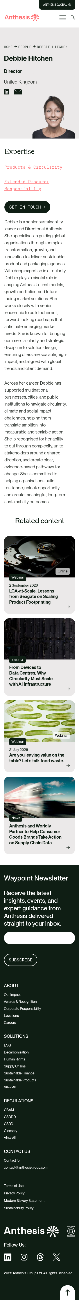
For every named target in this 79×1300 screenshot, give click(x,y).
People (24, 47)
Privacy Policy (14, 1193)
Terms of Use (14, 1186)
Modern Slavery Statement (24, 1201)
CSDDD (10, 1117)
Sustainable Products (20, 1080)
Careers (10, 1023)
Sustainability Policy (19, 1208)
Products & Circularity (33, 167)
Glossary (10, 1131)
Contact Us (17, 1151)
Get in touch (25, 207)
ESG (7, 1045)
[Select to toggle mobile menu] (62, 17)
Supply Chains (15, 1066)
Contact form (13, 1160)
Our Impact (12, 995)
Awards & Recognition (20, 1002)
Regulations (19, 1100)
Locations (11, 1016)
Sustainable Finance (19, 1073)
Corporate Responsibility (22, 1009)
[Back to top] (67, 1292)
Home (8, 47)
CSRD (8, 1124)
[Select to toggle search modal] (72, 17)
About (11, 985)
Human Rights (14, 1059)
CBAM (9, 1110)
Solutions (16, 1036)
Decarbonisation (16, 1052)
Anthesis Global (55, 4)
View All (10, 1087)
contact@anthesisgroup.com (26, 1167)
